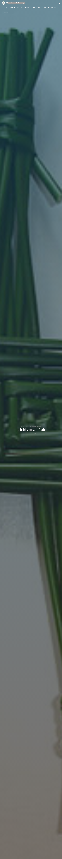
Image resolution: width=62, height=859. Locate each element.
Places (27, 426)
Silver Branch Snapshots (35, 426)
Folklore (22, 426)
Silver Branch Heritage (15, 3)
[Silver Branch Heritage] (3, 3)
